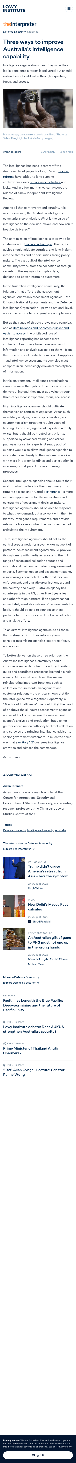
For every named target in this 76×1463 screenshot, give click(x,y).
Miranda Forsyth (38, 959)
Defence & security (14, 31)
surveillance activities (45, 182)
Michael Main (36, 964)
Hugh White (35, 888)
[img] (29, 921)
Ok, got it (38, 1455)
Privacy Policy (64, 1446)
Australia (60, 830)
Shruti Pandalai (41, 921)
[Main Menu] (69, 8)
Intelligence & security (40, 830)
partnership (52, 492)
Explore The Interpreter (17, 849)
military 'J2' (26, 742)
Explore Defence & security (19, 982)
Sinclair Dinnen (59, 959)
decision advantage (38, 244)
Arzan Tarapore (12, 151)
